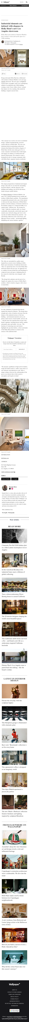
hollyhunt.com (5, 458)
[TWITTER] (10, 489)
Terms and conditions (15, 994)
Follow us (18, 73)
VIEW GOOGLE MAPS (7, 472)
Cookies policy (14, 999)
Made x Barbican (13, 5)
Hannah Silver (9, 41)
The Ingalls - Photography (10, 43)
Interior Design (4, 20)
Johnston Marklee (6, 479)
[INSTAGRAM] (12, 489)
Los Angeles (15, 479)
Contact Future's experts (14, 992)
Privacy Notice (19, 354)
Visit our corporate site (17, 1017)
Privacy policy (15, 996)
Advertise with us (14, 1001)
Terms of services (18, 353)
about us (14, 990)
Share (4, 73)
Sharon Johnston (7, 194)
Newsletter (25, 73)
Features (21, 44)
